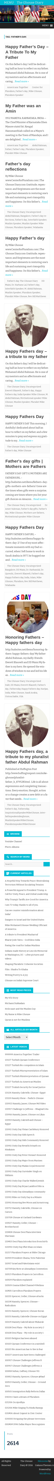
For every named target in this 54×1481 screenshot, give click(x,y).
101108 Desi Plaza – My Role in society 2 (24, 1327)
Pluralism (18, 581)
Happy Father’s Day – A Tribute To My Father (27, 52)
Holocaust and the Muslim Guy (20, 1009)
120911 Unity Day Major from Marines (23, 1160)
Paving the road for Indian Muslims (22, 945)
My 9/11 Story (11, 998)
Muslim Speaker (13, 223)
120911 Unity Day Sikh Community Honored (26, 1140)
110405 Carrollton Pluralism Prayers (23, 1291)
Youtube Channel (13, 841)
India (26, 577)
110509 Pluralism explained (18, 1280)
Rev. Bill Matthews (37, 296)
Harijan (44, 689)
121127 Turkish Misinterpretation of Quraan (27, 1076)
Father (8, 149)
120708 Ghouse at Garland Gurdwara (23, 1217)
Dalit (7, 685)
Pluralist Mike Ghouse (16, 153)
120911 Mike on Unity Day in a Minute (23, 1197)
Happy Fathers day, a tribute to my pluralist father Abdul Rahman (27, 756)
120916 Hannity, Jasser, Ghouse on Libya (25, 1114)
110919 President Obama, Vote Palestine (25, 1258)
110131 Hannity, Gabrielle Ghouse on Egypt (26, 1316)
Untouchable (11, 696)
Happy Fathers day (14, 577)
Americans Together (17, 87)
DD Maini (20, 570)
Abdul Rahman (39, 145)
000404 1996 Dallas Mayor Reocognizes (25, 1424)
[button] (45, 26)
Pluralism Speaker (14, 95)
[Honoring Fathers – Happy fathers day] (27, 614)
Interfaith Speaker (37, 220)
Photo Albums (12, 847)
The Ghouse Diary (16, 212)
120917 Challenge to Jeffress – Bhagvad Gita (26, 1109)
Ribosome (43, 1461)
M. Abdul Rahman (33, 288)
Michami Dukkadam (15, 1003)
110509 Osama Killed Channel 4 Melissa (24, 1285)
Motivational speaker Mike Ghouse (22, 516)
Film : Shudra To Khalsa (16, 969)
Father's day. (22, 91)
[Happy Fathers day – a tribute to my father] (27, 327)
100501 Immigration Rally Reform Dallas (25, 1391)
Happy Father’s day (25, 238)
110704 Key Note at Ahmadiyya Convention (26, 1269)
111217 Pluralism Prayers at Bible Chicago (25, 1252)
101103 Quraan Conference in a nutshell (24, 1344)
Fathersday (15, 689)
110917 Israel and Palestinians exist (22, 1263)
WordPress (45, 1473)
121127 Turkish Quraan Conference (22, 1060)
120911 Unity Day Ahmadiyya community (25, 1192)
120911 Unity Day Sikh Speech (19, 1135)
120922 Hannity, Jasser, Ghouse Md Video (25, 1103)
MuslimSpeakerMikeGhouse (19, 820)
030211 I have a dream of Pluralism (22, 1397)
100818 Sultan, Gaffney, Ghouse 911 (22, 1371)
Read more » (22, 81)
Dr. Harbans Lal (19, 285)
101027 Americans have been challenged (25, 1355)
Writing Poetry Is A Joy (16, 975)
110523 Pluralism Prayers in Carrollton (24, 1274)
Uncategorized (33, 212)
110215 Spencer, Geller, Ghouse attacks (24, 1296)
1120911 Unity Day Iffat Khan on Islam (23, 1247)
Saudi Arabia (31, 692)
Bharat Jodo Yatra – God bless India (22, 940)
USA (21, 696)
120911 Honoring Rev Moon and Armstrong (26, 1202)
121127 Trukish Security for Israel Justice (25, 1087)
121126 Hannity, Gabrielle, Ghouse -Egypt (25, 1093)
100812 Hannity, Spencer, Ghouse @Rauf (25, 1376)
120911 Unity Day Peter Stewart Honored (25, 1155)
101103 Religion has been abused (21, 1338)
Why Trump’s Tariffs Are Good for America (26, 899)
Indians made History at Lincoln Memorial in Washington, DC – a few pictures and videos (26, 955)
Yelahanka (38, 227)
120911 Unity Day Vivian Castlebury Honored (27, 1129)
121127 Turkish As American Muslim (23, 1082)
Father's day (13, 281)
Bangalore (25, 216)
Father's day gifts (29, 509)
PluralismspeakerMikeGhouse (20, 824)
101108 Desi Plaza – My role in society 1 (24, 1333)
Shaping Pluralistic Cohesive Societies (24, 964)
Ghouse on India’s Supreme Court (22, 980)
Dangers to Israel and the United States (24, 920)
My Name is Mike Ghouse (17, 1014)
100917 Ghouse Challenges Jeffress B (23, 1360)
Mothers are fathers (34, 513)
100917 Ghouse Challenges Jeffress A (23, 1366)
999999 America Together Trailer (22, 1054)
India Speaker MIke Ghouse (31, 394)
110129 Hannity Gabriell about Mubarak (24, 1322)
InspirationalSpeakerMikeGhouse (22, 812)
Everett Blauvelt (13, 390)
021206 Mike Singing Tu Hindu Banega (24, 1408)
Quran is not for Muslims (17, 1020)
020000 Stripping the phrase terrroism (25, 1419)
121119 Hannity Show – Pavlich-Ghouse (24, 1098)
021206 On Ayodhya (15, 1402)
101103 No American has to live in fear (24, 1349)
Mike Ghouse (35, 91)
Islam (33, 577)
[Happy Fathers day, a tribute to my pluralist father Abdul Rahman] (27, 727)
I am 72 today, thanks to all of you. (21, 905)
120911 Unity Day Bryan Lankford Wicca (24, 1186)
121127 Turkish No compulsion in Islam (24, 1065)
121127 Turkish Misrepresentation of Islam (26, 1071)
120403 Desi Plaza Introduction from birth (26, 1241)
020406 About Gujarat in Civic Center (23, 1413)
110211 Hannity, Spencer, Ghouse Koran (24, 1311)
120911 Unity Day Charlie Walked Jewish (24, 1181)
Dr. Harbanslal (33, 570)
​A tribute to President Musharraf (21, 934)
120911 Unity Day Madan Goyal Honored (24, 1166)
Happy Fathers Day (24, 416)
